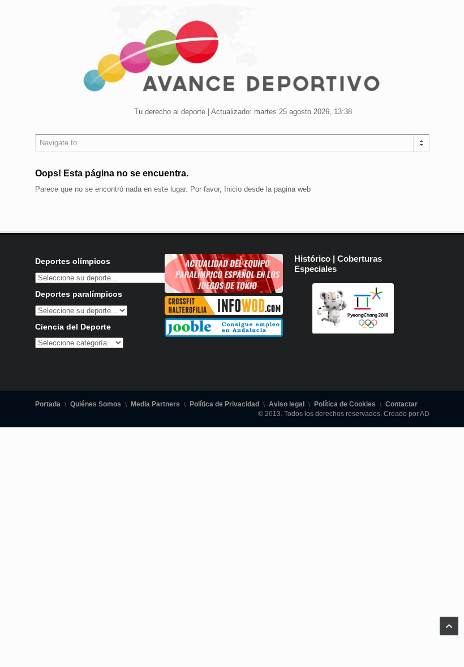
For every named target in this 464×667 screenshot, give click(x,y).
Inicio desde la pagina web (267, 189)
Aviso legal (286, 404)
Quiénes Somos (95, 404)
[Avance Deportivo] (232, 59)
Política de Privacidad (224, 404)
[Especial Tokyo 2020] (224, 290)
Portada (48, 404)
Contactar (401, 404)
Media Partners (155, 404)
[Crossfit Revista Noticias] (224, 312)
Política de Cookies (345, 404)
